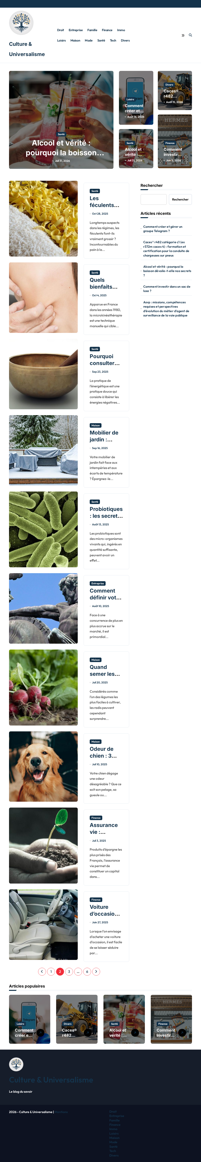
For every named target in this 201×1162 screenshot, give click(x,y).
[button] (109, 119)
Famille (92, 30)
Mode (88, 40)
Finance (107, 30)
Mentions (61, 1112)
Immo (121, 30)
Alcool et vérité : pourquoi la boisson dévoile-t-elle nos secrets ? (167, 271)
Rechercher (152, 185)
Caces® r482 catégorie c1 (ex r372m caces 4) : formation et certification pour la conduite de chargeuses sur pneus (166, 248)
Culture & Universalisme (51, 1079)
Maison (75, 40)
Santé (101, 40)
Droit (60, 30)
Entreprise (76, 30)
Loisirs (61, 40)
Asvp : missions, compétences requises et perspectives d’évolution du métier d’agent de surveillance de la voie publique (166, 308)
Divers (125, 40)
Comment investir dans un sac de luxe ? (166, 289)
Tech (113, 40)
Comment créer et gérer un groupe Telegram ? (163, 229)
